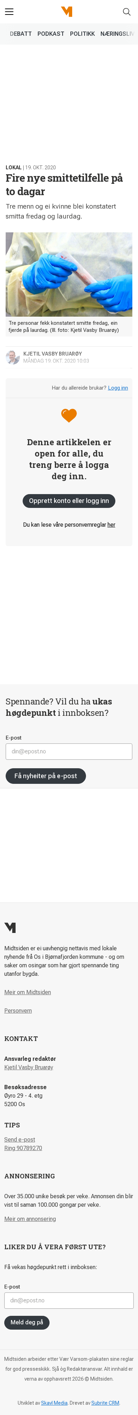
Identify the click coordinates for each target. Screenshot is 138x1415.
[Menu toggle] (9, 12)
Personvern (18, 1010)
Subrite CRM (105, 1403)
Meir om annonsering (30, 1219)
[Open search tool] (126, 11)
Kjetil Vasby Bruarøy (28, 1067)
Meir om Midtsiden (27, 992)
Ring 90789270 (23, 1148)
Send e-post (19, 1139)
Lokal (14, 167)
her (111, 524)
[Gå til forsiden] (66, 11)
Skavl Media (54, 1403)
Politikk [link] (82, 33)
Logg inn (118, 388)
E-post (14, 738)
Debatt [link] (21, 33)
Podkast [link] (51, 33)
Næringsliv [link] (117, 33)
